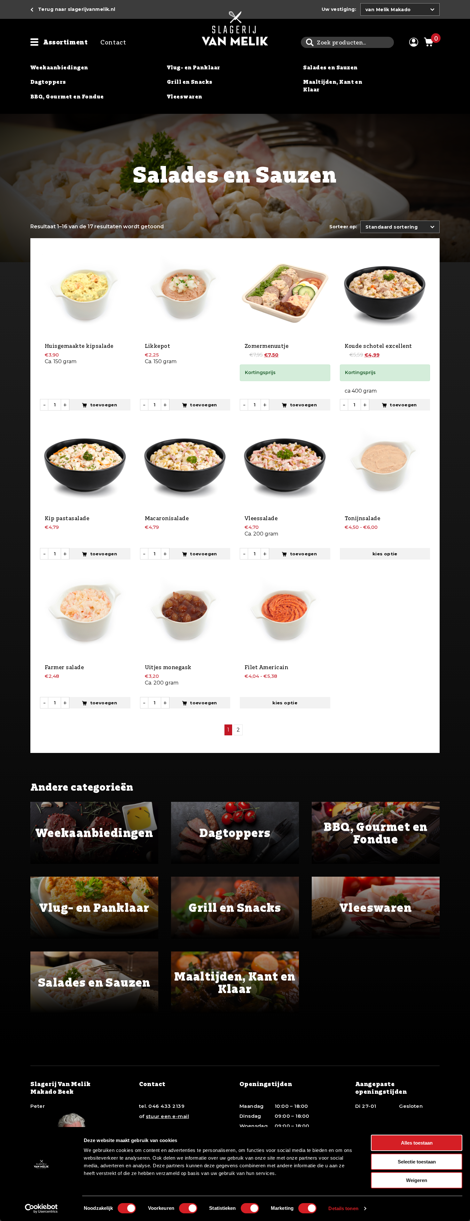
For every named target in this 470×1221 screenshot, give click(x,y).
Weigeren (416, 1180)
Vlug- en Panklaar (193, 67)
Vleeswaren (184, 96)
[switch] (188, 1208)
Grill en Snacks (190, 82)
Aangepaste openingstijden (381, 1087)
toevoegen (103, 404)
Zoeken (309, 42)
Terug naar (76, 9)
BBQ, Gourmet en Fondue (67, 96)
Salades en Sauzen (330, 67)
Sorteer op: (343, 227)
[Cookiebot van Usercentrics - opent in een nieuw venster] (41, 1208)
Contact (113, 42)
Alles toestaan (417, 1143)
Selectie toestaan (417, 1161)
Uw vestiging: (339, 9)
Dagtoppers (48, 82)
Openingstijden (265, 1083)
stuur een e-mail (167, 1116)
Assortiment (65, 42)
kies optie (384, 553)
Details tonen (343, 1208)
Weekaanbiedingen (59, 67)
